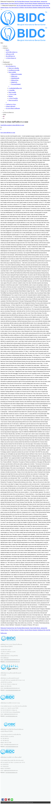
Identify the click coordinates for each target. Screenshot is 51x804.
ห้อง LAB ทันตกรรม (10, 56)
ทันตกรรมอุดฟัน (12, 92)
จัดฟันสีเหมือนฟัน (15, 78)
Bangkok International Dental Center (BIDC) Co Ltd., (21, 802)
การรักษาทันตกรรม (7, 64)
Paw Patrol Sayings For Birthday (16, 3)
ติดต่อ (4, 114)
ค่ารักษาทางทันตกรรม (8, 112)
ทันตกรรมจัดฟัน (12, 72)
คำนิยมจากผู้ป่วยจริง (10, 106)
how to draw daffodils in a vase (16, 125)
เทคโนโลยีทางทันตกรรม (11, 52)
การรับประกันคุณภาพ (11, 58)
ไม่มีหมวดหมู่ (6, 125)
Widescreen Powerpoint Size (7, 628)
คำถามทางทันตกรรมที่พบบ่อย (13, 108)
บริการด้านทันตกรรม (11, 66)
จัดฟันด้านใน (14, 82)
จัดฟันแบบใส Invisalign (16, 74)
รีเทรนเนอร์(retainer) (16, 84)
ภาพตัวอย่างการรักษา (11, 104)
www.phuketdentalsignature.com (12, 690)
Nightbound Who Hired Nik (44, 3)
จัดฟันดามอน (14, 76)
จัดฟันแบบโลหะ (14, 80)
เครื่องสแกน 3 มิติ (10, 54)
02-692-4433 (4, 655)
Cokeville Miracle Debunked (30, 3)
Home (2, 125)
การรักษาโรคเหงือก (13, 98)
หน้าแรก (5, 46)
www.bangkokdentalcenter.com (12, 661)
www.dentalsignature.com (11, 716)
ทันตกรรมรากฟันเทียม (13, 68)
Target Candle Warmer (35, 1)
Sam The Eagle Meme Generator (22, 1)
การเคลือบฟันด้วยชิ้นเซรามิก (15, 88)
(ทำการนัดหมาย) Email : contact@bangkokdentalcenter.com (10, 659)
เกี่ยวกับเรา (5, 48)
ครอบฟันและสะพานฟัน (13, 70)
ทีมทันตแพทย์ (6, 62)
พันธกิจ (7, 50)
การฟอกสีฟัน (11, 90)
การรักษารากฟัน (12, 94)
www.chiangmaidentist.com (11, 746)
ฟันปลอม (10, 96)
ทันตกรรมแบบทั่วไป (13, 100)
